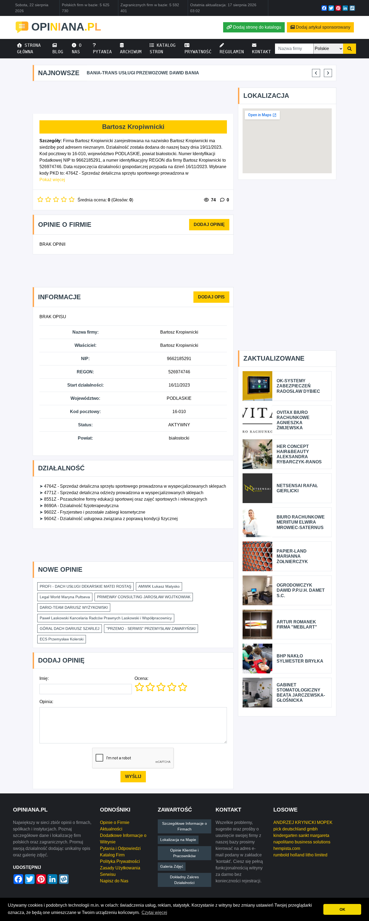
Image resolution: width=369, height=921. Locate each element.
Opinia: (46, 701)
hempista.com (286, 848)
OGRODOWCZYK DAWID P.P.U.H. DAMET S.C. (301, 590)
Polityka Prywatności (120, 861)
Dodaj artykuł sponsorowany (323, 27)
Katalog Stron (163, 48)
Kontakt (261, 51)
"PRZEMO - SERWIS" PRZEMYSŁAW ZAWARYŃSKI (151, 628)
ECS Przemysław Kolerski (61, 639)
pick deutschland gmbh (295, 829)
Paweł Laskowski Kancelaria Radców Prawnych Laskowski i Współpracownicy (106, 618)
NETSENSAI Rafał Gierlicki (297, 488)
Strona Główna (29, 48)
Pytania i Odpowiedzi (120, 848)
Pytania (102, 51)
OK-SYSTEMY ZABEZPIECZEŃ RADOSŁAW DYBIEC (298, 385)
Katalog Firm (112, 855)
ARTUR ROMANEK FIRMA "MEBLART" (297, 624)
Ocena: (141, 678)
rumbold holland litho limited (300, 855)
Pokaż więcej (52, 179)
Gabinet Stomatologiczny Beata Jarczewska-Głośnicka (301, 693)
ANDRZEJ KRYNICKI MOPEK (303, 822)
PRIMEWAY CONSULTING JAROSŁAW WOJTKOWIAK (143, 597)
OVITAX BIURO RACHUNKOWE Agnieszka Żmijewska (293, 420)
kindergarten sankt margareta (301, 835)
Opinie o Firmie (114, 822)
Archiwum (131, 51)
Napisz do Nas (114, 881)
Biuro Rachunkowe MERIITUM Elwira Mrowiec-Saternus (301, 522)
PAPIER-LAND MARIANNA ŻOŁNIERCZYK (292, 556)
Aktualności (111, 829)
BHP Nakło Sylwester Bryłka (300, 658)
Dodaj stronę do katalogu (257, 27)
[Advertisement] (133, 97)
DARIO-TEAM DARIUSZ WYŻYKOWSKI (74, 607)
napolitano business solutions (301, 842)
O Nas (77, 48)
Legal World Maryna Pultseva (65, 597)
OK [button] (342, 909)
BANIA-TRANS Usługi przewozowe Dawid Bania (143, 73)
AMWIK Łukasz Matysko (159, 586)
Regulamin (232, 51)
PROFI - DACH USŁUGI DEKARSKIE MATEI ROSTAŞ (85, 586)
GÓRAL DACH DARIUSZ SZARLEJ (69, 628)
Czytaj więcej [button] (154, 912)
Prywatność (198, 51)
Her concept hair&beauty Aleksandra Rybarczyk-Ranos (299, 454)
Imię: (44, 678)
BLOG (57, 51)
